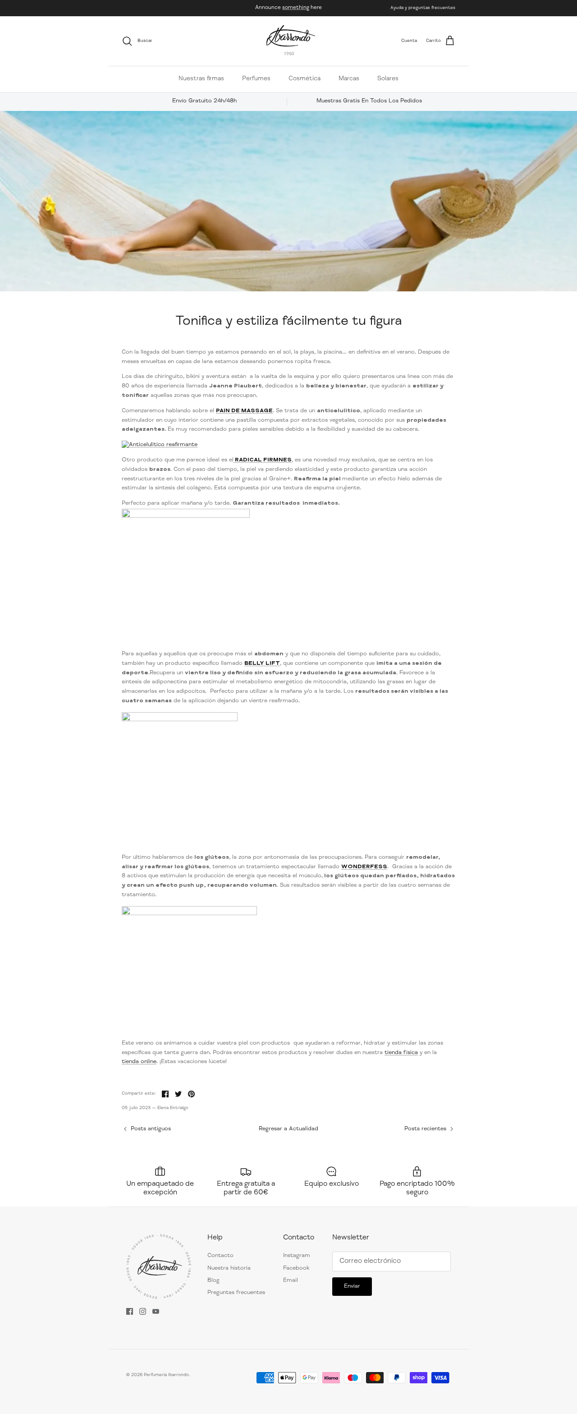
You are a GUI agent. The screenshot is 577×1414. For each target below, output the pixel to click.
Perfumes (256, 79)
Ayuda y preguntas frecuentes (422, 8)
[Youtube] (155, 1311)
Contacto (220, 1256)
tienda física (401, 1053)
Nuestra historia (229, 1268)
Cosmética (304, 79)
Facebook (296, 1268)
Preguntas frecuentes (236, 1293)
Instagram (296, 1256)
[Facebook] (129, 1311)
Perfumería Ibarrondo (166, 1375)
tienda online (139, 1062)
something (295, 7)
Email (290, 1281)
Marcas (349, 79)
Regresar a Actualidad (288, 1129)
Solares (387, 79)
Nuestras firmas (201, 79)
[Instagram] (142, 1311)
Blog (213, 1281)
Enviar (352, 1287)
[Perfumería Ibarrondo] (291, 41)
